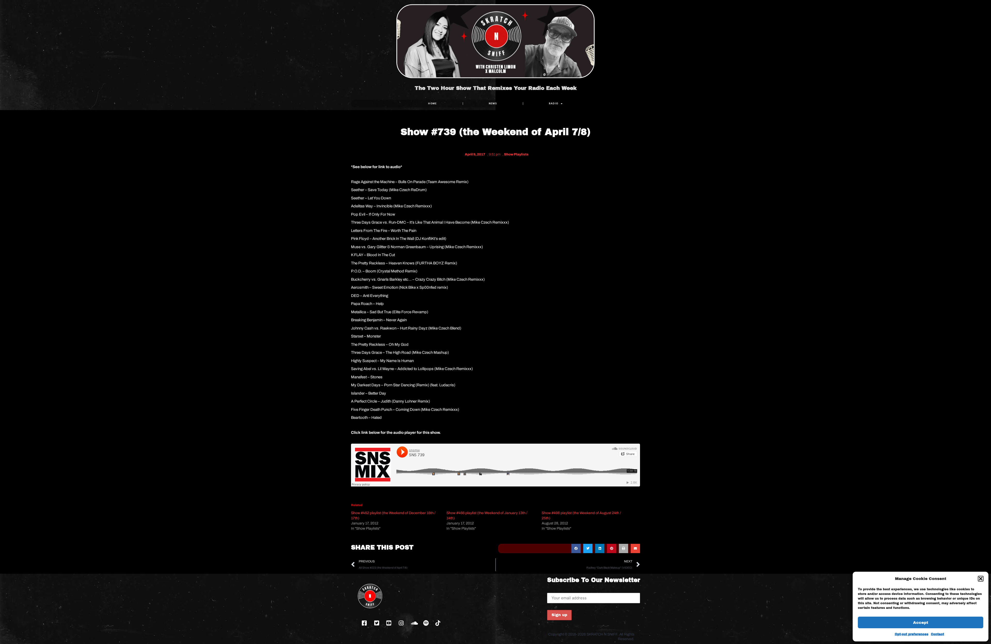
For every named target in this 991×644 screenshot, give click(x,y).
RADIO (553, 103)
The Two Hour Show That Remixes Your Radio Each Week (496, 88)
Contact (937, 634)
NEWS (493, 103)
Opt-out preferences (911, 634)
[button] (980, 578)
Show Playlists (516, 154)
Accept (920, 623)
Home (432, 103)
